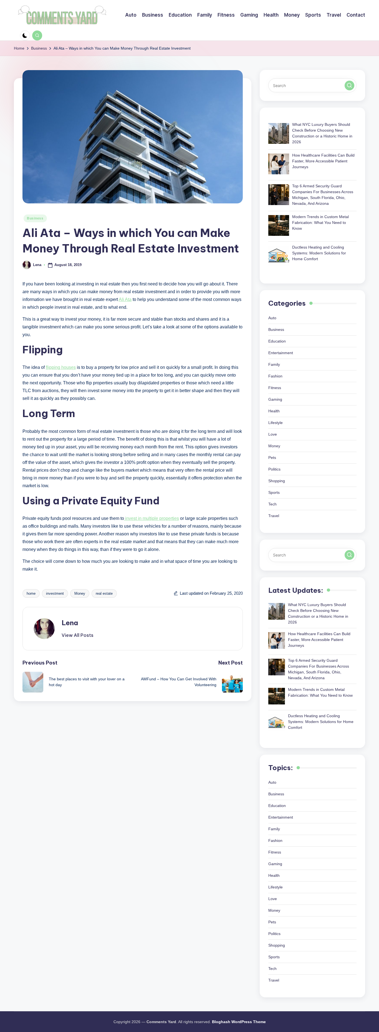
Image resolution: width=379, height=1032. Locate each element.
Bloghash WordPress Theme (239, 1022)
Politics (274, 469)
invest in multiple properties (151, 518)
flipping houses (61, 367)
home (31, 593)
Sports (274, 492)
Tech (272, 504)
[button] (78, 635)
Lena (70, 623)
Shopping (276, 481)
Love (272, 434)
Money (79, 593)
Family (274, 364)
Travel (273, 516)
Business (35, 218)
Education (277, 341)
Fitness (274, 387)
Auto (272, 318)
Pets (272, 457)
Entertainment (280, 353)
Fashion (275, 376)
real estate (104, 593)
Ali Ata (125, 299)
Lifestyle (275, 422)
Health (274, 411)
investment (55, 593)
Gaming (275, 399)
